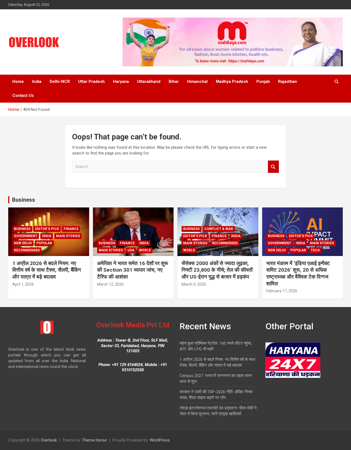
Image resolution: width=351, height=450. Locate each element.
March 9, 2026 (194, 284)
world (145, 250)
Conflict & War (218, 229)
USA (131, 250)
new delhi (23, 243)
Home (18, 81)
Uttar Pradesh (91, 81)
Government (25, 236)
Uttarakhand (148, 81)
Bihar (174, 81)
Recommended (27, 250)
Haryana (121, 81)
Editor (42, 284)
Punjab (263, 81)
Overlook (49, 440)
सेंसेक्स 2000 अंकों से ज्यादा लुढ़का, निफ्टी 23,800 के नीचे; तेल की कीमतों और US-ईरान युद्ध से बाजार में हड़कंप (217, 270)
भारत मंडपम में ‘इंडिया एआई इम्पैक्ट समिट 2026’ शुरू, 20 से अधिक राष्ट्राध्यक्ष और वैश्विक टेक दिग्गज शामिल (298, 273)
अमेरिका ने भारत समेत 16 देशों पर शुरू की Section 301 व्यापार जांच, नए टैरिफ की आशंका (132, 270)
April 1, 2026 (23, 284)
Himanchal (197, 81)
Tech (315, 250)
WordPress (160, 440)
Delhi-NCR (60, 81)
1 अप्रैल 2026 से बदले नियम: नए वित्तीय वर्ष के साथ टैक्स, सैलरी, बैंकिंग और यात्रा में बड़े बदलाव (46, 270)
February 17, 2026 (281, 291)
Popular (44, 243)
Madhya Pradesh (232, 81)
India (36, 81)
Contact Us (23, 95)
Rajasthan (287, 81)
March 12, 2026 (110, 284)
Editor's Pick (47, 229)
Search (273, 167)
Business (23, 199)
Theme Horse (94, 440)
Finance (71, 229)
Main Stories (68, 236)
